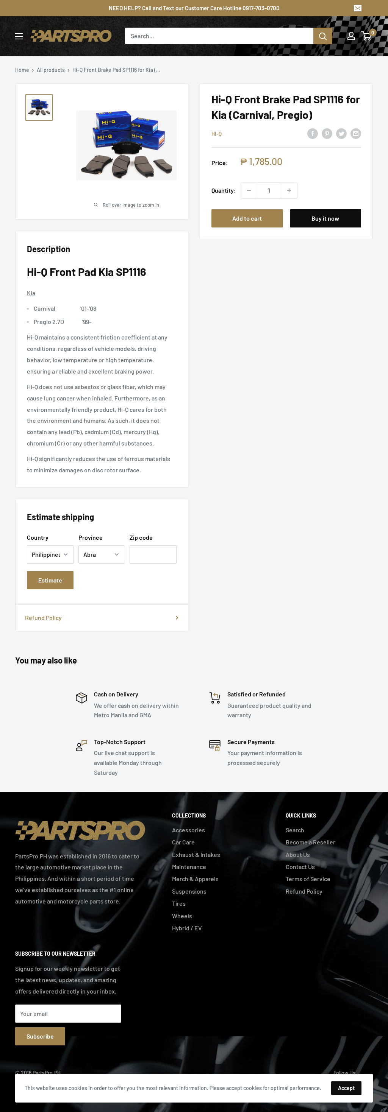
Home (22, 70)
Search (295, 829)
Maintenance (189, 866)
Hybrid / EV (187, 927)
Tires (179, 903)
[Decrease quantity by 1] (249, 190)
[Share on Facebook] (312, 133)
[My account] (351, 36)
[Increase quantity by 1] (289, 190)
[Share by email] (355, 133)
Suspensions (189, 891)
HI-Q (216, 134)
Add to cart (247, 218)
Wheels (182, 915)
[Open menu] (19, 36)
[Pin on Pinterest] (327, 133)
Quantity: (223, 190)
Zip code (141, 537)
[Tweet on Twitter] (341, 133)
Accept (346, 1088)
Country (37, 537)
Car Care (183, 842)
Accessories (188, 829)
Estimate (50, 580)
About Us (298, 854)
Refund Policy (43, 617)
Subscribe (40, 1036)
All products (51, 70)
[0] (366, 35)
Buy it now (325, 218)
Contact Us (300, 866)
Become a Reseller (310, 842)
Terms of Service (308, 878)
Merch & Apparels (195, 878)
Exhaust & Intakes (196, 854)
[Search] (322, 36)
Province (90, 537)
